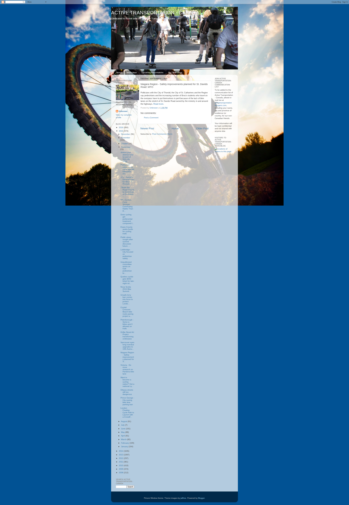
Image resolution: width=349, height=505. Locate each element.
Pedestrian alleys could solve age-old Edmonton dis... (127, 169)
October (125, 144)
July (123, 425)
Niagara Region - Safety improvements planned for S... (127, 357)
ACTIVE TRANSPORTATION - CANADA (155, 12)
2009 (121, 469)
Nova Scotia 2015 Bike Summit (126, 289)
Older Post (202, 128)
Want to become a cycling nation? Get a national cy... (127, 381)
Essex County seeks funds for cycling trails (127, 230)
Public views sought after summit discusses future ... (127, 241)
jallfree (183, 498)
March (124, 439)
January (125, 447)
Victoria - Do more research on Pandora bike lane (127, 369)
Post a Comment (151, 118)
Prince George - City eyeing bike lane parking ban (127, 401)
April (123, 436)
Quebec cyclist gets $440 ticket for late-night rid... (127, 280)
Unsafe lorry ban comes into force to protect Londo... (127, 299)
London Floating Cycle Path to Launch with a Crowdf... (127, 412)
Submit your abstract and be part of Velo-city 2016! (127, 156)
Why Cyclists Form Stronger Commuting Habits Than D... (127, 205)
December (126, 134)
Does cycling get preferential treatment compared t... (127, 219)
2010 (121, 465)
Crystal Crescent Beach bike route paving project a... (127, 311)
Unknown (123, 111)
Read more (158, 104)
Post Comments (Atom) (162, 134)
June (123, 429)
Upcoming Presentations (152, 72)
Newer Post (147, 128)
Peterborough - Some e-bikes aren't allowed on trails (127, 324)
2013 (121, 455)
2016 (121, 127)
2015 (121, 131)
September (126, 147)
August (124, 421)
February (125, 443)
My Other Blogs (175, 72)
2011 (121, 462)
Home (119, 72)
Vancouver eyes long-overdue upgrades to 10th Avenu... (127, 345)
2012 (121, 458)
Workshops (132, 72)
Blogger (201, 498)
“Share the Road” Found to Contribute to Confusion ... (127, 191)
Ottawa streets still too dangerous (127, 392)
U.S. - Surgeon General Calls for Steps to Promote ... (127, 180)
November (125, 138)
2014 (121, 451)
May (123, 432)
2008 (121, 473)
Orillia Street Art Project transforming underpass (127, 335)
